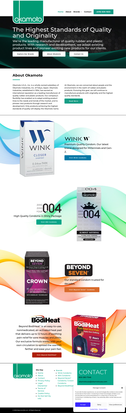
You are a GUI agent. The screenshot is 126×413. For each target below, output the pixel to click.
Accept (83, 405)
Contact (87, 12)
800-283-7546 (85, 377)
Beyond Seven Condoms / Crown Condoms (66, 380)
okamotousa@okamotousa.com (93, 382)
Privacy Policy (103, 409)
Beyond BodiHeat (66, 386)
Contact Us (78, 54)
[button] (122, 388)
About (68, 12)
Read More (73, 101)
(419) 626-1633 (103, 12)
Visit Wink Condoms (77, 158)
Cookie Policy (94, 409)
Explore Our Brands (25, 54)
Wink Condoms (64, 373)
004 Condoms (64, 375)
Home (60, 12)
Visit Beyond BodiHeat (47, 355)
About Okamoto (54, 54)
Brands (76, 12)
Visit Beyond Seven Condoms (82, 290)
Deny (99, 405)
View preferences (115, 405)
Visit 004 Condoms (49, 222)
